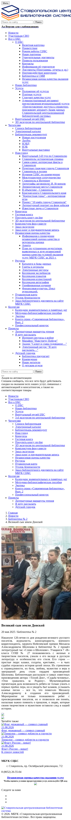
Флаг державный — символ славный (23, 730)
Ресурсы (20, 460)
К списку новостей (12, 752)
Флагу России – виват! (14, 748)
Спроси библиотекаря (28, 423)
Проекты (13, 497)
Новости (13, 396)
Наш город (21, 433)
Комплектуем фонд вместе (30, 448)
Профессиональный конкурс (32, 494)
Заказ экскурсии (24, 451)
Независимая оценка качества (32, 457)
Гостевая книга (24, 439)
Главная (13, 512)
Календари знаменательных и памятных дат (41, 479)
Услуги (19, 411)
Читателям (14, 420)
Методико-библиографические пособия (38, 482)
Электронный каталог (28, 426)
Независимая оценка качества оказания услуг (35, 777)
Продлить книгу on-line (29, 442)
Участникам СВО (18, 399)
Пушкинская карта (26, 463)
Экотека (20, 485)
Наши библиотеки (26, 408)
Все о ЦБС (14, 402)
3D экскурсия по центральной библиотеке (40, 445)
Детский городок (25, 506)
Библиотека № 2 (17, 518)
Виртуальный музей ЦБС (30, 414)
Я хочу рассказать (25, 503)
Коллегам (13, 476)
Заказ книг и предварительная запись (37, 454)
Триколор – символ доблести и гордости (25, 739)
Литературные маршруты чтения (34, 500)
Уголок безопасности (27, 466)
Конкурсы (21, 436)
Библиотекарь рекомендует (31, 429)
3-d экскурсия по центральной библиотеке (40, 417)
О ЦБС (19, 405)
